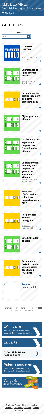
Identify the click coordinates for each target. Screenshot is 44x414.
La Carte (10, 342)
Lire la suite (39, 60)
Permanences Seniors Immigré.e (29, 217)
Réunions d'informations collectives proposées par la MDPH (31, 197)
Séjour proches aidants (30, 117)
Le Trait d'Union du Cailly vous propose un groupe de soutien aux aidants (30, 170)
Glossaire (9, 407)
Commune (18, 32)
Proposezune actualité (29, 286)
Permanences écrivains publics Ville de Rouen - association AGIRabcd (30, 267)
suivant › (18, 310)
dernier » (29, 310)
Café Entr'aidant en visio (30, 239)
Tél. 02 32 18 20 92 (15, 353)
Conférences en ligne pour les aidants (30, 72)
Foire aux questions (22, 407)
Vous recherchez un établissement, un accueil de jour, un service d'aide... (18, 331)
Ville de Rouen (14, 405)
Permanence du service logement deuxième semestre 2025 (31, 97)
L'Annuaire (12, 326)
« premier (7, 308)
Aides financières (18, 364)
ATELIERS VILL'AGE (27, 48)
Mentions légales (29, 405)
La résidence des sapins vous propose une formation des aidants (31, 145)
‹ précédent (20, 308)
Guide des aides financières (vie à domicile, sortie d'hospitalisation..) (17, 369)
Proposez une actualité (35, 298)
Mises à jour (24, 410)
